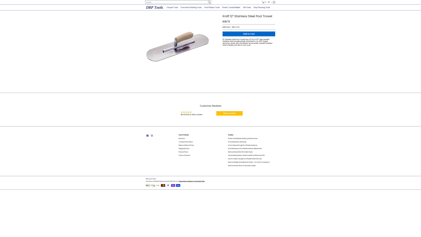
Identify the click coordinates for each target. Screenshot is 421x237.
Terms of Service (184, 155)
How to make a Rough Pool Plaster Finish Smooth (245, 159)
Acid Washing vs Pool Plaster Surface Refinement (245, 148)
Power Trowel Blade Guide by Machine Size (242, 138)
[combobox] (176, 2)
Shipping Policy (184, 148)
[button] (147, 135)
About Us (182, 138)
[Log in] (274, 2)
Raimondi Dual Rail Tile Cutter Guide (240, 152)
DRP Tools (148, 179)
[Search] (209, 2)
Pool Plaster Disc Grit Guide (237, 142)
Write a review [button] (229, 113)
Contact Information (186, 142)
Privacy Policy (183, 152)
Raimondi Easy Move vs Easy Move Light (242, 165)
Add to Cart (249, 33)
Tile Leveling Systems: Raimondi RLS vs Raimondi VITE (246, 155)
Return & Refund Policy (186, 145)
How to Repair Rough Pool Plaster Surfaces (242, 145)
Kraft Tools (226, 27)
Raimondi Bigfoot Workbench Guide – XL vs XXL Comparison (249, 162)
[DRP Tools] (154, 7)
